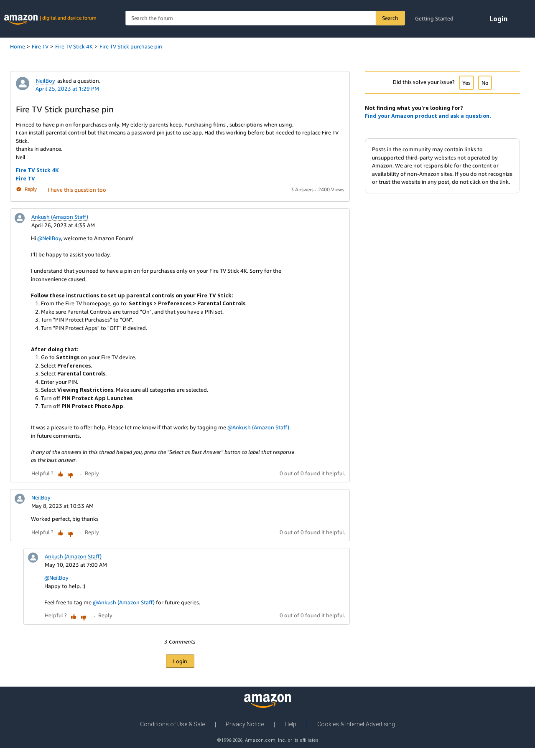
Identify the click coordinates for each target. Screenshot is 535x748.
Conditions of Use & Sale (172, 724)
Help (290, 724)
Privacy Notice (245, 724)
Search (390, 18)
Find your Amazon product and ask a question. (428, 115)
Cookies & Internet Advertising (356, 724)
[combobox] (265, 18)
